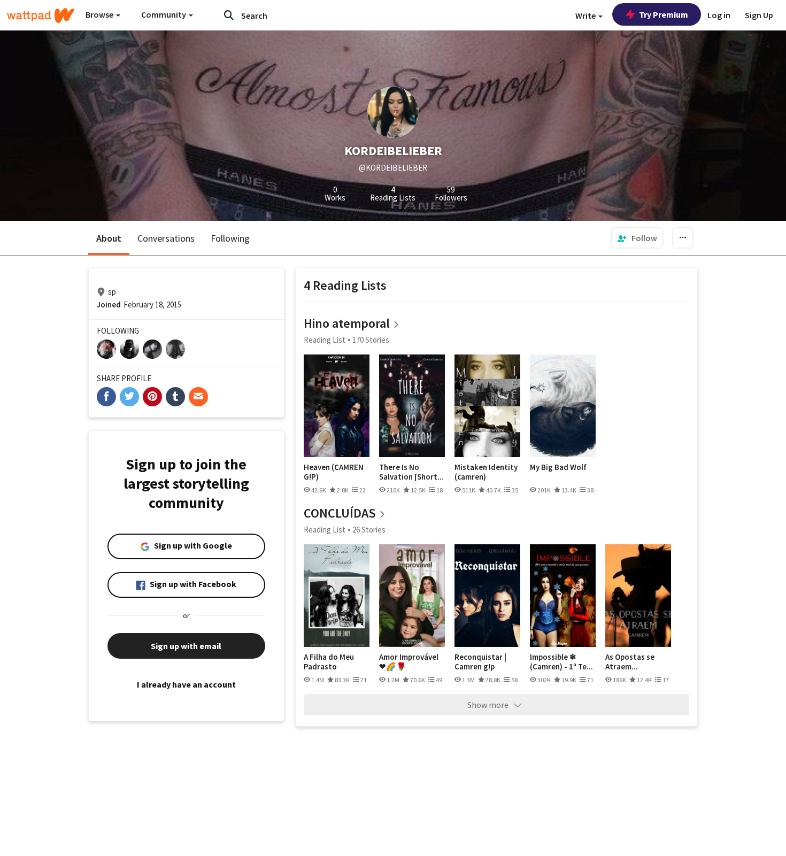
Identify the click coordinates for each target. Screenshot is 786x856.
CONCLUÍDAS (340, 513)
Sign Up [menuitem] (759, 15)
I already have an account (186, 684)
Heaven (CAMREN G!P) (334, 471)
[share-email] (198, 396)
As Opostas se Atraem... (629, 661)
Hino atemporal (347, 323)
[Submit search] (229, 15)
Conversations (166, 238)
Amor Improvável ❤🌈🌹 (408, 661)
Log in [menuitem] (718, 15)
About (108, 238)
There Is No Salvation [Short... (411, 471)
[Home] (40, 15)
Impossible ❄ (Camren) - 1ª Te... (561, 661)
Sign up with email (186, 646)
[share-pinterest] (152, 396)
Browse (100, 14)
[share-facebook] (106, 396)
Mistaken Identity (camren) (486, 471)
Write (586, 15)
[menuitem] (637, 238)
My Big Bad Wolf (558, 467)
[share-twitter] (129, 396)
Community (164, 14)
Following (230, 238)
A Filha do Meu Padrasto (329, 661)
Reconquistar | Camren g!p (480, 661)
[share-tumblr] (175, 396)
